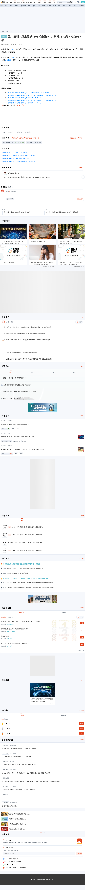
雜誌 (75, 6)
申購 (82, 623)
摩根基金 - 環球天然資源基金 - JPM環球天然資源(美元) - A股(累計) (21, 622)
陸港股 (23, 2)
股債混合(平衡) (11, 631)
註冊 (83, 2)
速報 (29, 6)
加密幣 (39, 2)
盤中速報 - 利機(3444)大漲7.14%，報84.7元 (15, 159)
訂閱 (54, 2)
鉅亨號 (50, 2)
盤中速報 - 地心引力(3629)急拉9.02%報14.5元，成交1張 (19, 156)
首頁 (7, 2)
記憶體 (8, 723)
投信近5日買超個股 (8, 262)
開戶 (82, 630)
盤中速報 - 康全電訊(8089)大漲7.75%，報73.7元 (24, 103)
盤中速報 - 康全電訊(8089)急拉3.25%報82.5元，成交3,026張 (29, 92)
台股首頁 (73, 138)
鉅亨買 (44, 2)
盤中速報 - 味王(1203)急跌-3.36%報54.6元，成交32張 (62, 212)
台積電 (8, 728)
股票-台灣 (9, 639)
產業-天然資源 (10, 624)
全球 (35, 2)
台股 (15, 2)
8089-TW (12, 49)
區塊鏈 (49, 6)
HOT (10, 527)
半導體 (8, 733)
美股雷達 (10, 445)
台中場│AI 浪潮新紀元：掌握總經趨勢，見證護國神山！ (27, 527)
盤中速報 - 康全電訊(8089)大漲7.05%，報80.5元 (24, 98)
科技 (11, 6)
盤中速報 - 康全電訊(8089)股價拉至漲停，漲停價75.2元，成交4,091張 (32, 100)
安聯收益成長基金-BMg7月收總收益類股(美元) (15, 629)
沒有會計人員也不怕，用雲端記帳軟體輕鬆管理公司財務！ (71, 242)
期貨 (43, 6)
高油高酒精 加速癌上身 (38, 241)
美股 (18, 2)
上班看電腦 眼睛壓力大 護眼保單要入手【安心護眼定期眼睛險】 (42, 263)
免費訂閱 (79, 853)
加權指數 (8, 60)
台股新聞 (10, 420)
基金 (27, 2)
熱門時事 (23, 6)
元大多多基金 (5, 636)
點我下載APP (21, 105)
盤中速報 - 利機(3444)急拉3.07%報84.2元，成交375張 (18, 162)
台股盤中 (12, 31)
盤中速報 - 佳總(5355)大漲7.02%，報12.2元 (17, 212)
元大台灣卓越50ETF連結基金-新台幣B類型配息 (15, 643)
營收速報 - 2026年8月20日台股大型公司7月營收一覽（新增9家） (71, 263)
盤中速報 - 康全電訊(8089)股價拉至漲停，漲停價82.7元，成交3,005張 (32, 95)
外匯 (31, 2)
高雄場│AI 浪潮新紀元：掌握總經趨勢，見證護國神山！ (27, 550)
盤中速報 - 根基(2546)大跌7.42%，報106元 (15, 153)
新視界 (65, 6)
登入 (80, 2)
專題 (70, 6)
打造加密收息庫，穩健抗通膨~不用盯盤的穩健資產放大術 (25, 543)
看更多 (80, 167)
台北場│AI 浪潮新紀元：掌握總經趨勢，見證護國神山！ (27, 535)
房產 (54, 6)
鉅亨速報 (5, 31)
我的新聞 (81, 6)
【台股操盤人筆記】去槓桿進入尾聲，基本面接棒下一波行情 (12, 242)
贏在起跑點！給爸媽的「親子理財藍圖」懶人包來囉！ (26, 138)
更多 (80, 322)
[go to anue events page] (75, 2)
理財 (59, 6)
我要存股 (80, 138)
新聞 (11, 2)
